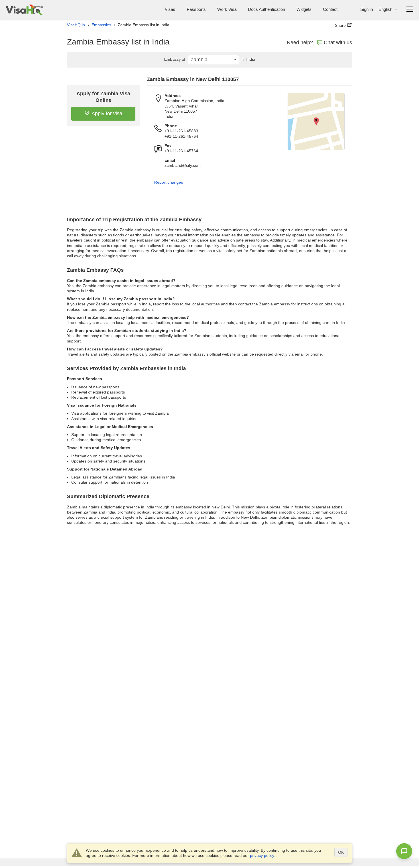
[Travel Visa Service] (24, 9)
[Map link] (316, 121)
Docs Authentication (266, 9)
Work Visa (227, 9)
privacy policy (262, 855)
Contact (330, 9)
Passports (196, 9)
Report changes (168, 182)
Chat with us (338, 42)
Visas (170, 9)
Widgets (304, 9)
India (248, 59)
